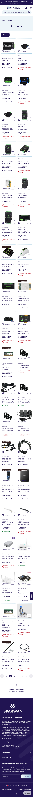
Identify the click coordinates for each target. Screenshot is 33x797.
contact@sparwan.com (9, 742)
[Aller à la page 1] (2, 676)
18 (26, 676)
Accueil (3, 20)
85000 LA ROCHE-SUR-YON (10, 746)
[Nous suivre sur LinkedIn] (16, 794)
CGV (15, 789)
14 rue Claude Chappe (8, 745)
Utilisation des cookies (24, 789)
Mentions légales (7, 789)
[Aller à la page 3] (31, 676)
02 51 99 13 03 (6, 738)
